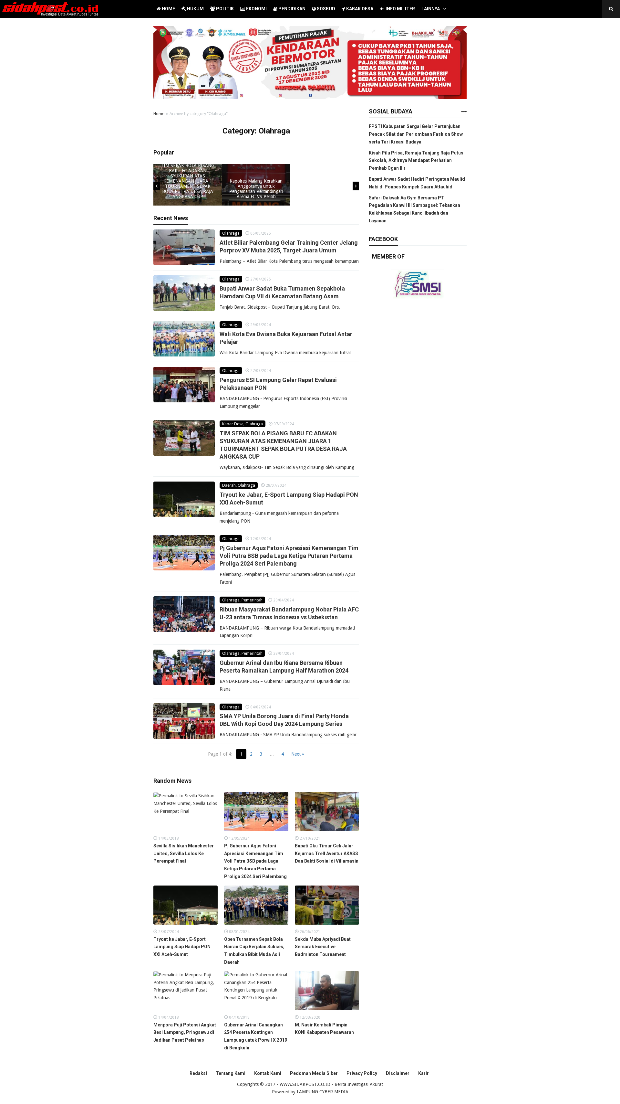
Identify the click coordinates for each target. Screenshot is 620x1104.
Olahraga (231, 233)
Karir (423, 1073)
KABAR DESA (359, 8)
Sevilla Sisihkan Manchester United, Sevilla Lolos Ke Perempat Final (183, 853)
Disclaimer (397, 1073)
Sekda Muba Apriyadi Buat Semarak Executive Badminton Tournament (323, 947)
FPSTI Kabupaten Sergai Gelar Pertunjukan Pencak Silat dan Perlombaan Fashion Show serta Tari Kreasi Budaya (416, 134)
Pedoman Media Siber (314, 1073)
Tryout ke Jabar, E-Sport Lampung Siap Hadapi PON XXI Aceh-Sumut (182, 947)
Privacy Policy (361, 1073)
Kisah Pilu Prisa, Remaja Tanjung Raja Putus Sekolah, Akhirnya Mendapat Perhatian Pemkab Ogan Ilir (416, 160)
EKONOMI (256, 8)
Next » (297, 754)
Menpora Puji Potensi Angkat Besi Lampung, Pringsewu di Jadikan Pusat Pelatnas (184, 1032)
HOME (168, 8)
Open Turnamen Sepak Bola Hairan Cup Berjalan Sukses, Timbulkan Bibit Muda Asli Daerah (254, 951)
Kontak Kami (267, 1073)
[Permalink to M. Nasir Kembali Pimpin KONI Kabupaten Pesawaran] (327, 992)
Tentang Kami (230, 1073)
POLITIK (224, 8)
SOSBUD (325, 8)
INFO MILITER (400, 8)
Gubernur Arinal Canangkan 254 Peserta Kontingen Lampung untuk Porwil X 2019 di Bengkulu (255, 1036)
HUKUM (195, 8)
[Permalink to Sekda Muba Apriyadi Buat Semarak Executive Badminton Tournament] (327, 907)
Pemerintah (252, 600)
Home (158, 113)
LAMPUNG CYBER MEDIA (322, 1091)
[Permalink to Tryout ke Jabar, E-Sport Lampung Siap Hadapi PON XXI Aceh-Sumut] (184, 499)
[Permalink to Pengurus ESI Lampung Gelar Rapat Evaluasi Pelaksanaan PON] (184, 384)
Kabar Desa (232, 423)
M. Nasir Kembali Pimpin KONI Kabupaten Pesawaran (324, 1028)
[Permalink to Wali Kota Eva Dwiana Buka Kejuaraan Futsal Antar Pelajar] (184, 338)
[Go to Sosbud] (464, 112)
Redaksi (198, 1073)
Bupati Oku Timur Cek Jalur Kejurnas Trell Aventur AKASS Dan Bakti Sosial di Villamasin (326, 853)
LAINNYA (430, 8)
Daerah (229, 485)
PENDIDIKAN (291, 8)
